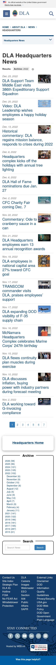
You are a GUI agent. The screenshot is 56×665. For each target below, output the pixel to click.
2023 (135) (10, 470)
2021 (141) (10, 513)
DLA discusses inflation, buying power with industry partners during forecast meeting (25, 385)
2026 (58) (10, 460)
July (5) (10, 491)
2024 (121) (10, 466)
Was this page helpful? (28, 659)
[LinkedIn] (31, 636)
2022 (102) (10, 473)
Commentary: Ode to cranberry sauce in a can (19, 223)
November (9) (13, 479)
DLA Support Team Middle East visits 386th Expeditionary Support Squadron (25, 87)
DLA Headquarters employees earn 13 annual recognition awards (23, 244)
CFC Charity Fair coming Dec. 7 (16, 204)
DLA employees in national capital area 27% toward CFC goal (18, 267)
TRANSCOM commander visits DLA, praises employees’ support (22, 292)
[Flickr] (45, 636)
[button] (14, 5)
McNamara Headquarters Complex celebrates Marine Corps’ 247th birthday (24, 339)
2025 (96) (10, 463)
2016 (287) (10, 528)
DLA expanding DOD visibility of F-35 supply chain (19, 316)
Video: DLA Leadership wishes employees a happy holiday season (24, 112)
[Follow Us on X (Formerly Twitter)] (17, 636)
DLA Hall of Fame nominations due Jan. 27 (19, 186)
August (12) (12, 488)
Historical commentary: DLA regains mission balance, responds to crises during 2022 (27, 137)
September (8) (14, 485)
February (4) (13, 507)
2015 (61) (10, 531)
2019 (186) (10, 519)
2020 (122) (10, 516)
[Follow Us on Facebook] (10, 636)
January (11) (13, 510)
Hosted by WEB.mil (15, 646)
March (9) (11, 504)
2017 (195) (10, 525)
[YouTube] (24, 636)
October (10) (13, 482)
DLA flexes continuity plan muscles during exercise (19, 362)
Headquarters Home (28, 442)
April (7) (10, 500)
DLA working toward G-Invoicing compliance (18, 408)
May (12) (11, 497)
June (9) (11, 494)
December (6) (13, 476)
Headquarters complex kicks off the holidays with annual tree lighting (22, 163)
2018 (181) (10, 522)
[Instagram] (38, 636)
